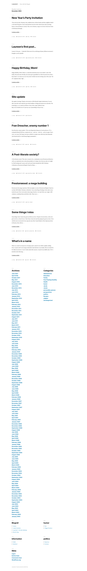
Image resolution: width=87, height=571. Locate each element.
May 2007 (15, 415)
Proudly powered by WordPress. (22, 566)
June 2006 (15, 434)
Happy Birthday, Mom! (24, 67)
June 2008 (15, 389)
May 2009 (15, 368)
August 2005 (16, 454)
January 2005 (16, 469)
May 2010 (15, 345)
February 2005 (16, 467)
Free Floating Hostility (50, 280)
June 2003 (15, 506)
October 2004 (16, 475)
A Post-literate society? (25, 154)
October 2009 (16, 358)
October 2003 (16, 498)
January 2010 (16, 352)
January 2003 (16, 516)
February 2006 (16, 442)
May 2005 (15, 461)
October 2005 (16, 450)
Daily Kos (47, 542)
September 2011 (17, 315)
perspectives (29, 173)
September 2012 (17, 298)
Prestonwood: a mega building (29, 183)
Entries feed (15, 556)
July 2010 (15, 341)
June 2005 (15, 459)
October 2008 (16, 380)
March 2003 (15, 512)
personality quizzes (30, 57)
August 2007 (16, 409)
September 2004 (17, 477)
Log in (13, 554)
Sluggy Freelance (48, 528)
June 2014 (15, 286)
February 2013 (16, 294)
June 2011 (15, 321)
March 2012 (15, 302)
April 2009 (15, 370)
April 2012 (15, 300)
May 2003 (15, 508)
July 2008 (15, 387)
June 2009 (15, 366)
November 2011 (16, 310)
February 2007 (16, 419)
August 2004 (16, 479)
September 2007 (17, 407)
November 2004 (17, 473)
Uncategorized (48, 300)
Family (28, 36)
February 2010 (16, 350)
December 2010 (17, 331)
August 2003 (16, 502)
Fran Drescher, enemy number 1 (30, 125)
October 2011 (16, 312)
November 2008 (17, 378)
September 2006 (17, 428)
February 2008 (16, 397)
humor (28, 144)
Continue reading (16, 32)
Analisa (14, 526)
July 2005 (15, 457)
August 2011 (15, 317)
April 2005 (15, 463)
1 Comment (34, 36)
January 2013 (16, 296)
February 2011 (16, 327)
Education (47, 275)
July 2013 (15, 290)
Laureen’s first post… (24, 46)
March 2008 (15, 395)
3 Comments (34, 144)
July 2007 (15, 411)
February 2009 (16, 374)
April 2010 (15, 347)
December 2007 (17, 401)
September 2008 (17, 382)
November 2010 (17, 333)
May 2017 (15, 280)
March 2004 (15, 487)
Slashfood (15, 544)
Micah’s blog (16, 532)
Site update (18, 96)
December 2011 (16, 308)
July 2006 (15, 432)
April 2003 (15, 510)
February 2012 (16, 304)
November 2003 (17, 496)
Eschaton (47, 544)
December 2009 (17, 354)
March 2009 (15, 372)
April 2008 (15, 393)
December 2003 (17, 494)
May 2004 (15, 483)
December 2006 (17, 424)
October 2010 (16, 335)
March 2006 (15, 440)
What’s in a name (21, 241)
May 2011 (15, 323)
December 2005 (17, 446)
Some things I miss (23, 212)
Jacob (28, 259)
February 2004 (16, 489)
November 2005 (17, 448)
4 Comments (38, 230)
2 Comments (39, 57)
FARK (14, 542)
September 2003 (17, 500)
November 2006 (17, 426)
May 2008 (15, 391)
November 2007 (17, 403)
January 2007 (16, 422)
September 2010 (17, 337)
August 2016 (16, 282)
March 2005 (15, 465)
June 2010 (15, 343)
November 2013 (16, 288)
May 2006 (15, 436)
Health (45, 282)
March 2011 (15, 325)
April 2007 (15, 417)
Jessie (45, 288)
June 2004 (15, 481)
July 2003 (15, 504)
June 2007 (15, 413)
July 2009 (15, 364)
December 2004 (17, 471)
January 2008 (16, 399)
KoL (46, 526)
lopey (14, 36)
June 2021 (15, 273)
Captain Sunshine (17, 528)
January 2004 (16, 491)
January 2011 (16, 329)
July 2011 (14, 319)
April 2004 (15, 485)
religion (33, 173)
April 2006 (15, 438)
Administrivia (29, 115)
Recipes (46, 296)
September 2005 (17, 452)
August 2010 (16, 339)
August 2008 (16, 385)
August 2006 (16, 430)
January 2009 (16, 376)
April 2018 (15, 275)
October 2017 (16, 277)
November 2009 (17, 356)
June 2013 (15, 292)
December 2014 (17, 284)
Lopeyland (15, 4)
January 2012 (16, 306)
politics (46, 294)
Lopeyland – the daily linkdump (20, 530)
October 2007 (16, 405)
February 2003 (16, 514)
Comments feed (17, 558)
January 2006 (16, 444)
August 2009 (16, 362)
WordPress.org (16, 560)
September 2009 (17, 360)
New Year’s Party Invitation (27, 17)
